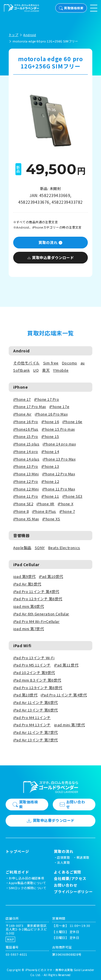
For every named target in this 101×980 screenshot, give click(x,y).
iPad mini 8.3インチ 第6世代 (37, 680)
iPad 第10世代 (51, 576)
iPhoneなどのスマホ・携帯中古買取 (49, 970)
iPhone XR (45, 503)
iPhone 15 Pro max (58, 429)
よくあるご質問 (67, 872)
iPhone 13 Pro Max (59, 459)
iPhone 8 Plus (44, 511)
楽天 (46, 370)
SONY (40, 547)
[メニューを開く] (93, 8)
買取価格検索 (73, 8)
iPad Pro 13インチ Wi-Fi (33, 657)
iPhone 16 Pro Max (51, 414)
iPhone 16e (72, 421)
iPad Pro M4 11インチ (32, 717)
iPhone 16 (50, 421)
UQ (36, 370)
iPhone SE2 (23, 503)
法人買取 (63, 862)
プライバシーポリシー (73, 891)
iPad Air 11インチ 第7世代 (35, 732)
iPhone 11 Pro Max (58, 489)
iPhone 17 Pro (46, 399)
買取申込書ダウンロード (53, 257)
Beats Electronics (64, 547)
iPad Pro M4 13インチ (32, 724)
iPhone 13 (50, 466)
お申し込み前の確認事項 (26, 878)
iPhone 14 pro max (59, 444)
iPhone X (65, 503)
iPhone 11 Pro (25, 496)
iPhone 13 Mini (26, 473)
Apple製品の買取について (27, 883)
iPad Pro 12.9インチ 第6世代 (37, 598)
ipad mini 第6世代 (28, 606)
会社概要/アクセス (70, 878)
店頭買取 (63, 857)
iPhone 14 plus (26, 459)
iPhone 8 (21, 511)
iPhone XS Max (26, 518)
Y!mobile (60, 370)
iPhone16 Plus (25, 429)
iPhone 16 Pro (25, 421)
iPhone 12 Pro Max (58, 473)
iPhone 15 (50, 436)
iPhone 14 (50, 451)
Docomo (69, 363)
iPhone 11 (50, 496)
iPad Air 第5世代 (27, 584)
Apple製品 (22, 547)
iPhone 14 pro (25, 451)
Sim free (51, 363)
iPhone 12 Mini (26, 489)
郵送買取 (83, 857)
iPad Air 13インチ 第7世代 (35, 739)
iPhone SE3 (72, 496)
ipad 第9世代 (24, 576)
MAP (10, 939)
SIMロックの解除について (27, 888)
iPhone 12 (50, 481)
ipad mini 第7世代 (28, 628)
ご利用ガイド (17, 872)
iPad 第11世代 (66, 665)
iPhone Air (22, 414)
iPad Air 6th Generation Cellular (41, 613)
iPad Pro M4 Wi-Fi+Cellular (36, 621)
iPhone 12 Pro (25, 481)
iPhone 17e (59, 406)
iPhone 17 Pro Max (29, 406)
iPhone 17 (22, 399)
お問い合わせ (75, 804)
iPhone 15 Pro (25, 436)
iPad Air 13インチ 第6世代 (35, 710)
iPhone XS (51, 518)
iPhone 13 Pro (25, 466)
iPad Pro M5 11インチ (32, 665)
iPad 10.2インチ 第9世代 (34, 672)
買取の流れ (48, 242)
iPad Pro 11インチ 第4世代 (36, 591)
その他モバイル (26, 363)
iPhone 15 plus (26, 444)
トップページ (17, 851)
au (83, 363)
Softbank (21, 370)
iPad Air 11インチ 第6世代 (35, 702)
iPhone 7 (67, 511)
